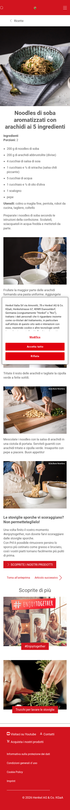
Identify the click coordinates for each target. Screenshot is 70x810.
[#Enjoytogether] (35, 627)
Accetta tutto (35, 346)
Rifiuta (35, 356)
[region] (35, 330)
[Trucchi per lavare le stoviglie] (35, 690)
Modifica (35, 337)
